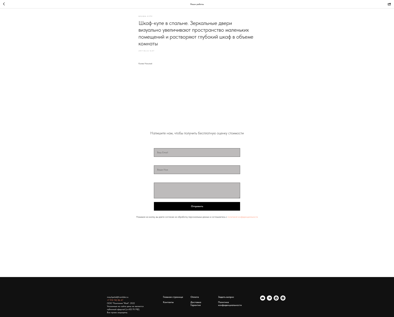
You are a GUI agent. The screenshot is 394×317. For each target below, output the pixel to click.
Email (157, 145)
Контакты (168, 302)
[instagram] (282, 299)
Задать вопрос (226, 296)
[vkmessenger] (276, 299)
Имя (156, 162)
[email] (262, 299)
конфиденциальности (248, 217)
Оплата (195, 296)
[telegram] (269, 299)
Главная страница (173, 296)
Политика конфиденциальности (230, 304)
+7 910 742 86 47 (115, 300)
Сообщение (161, 179)
